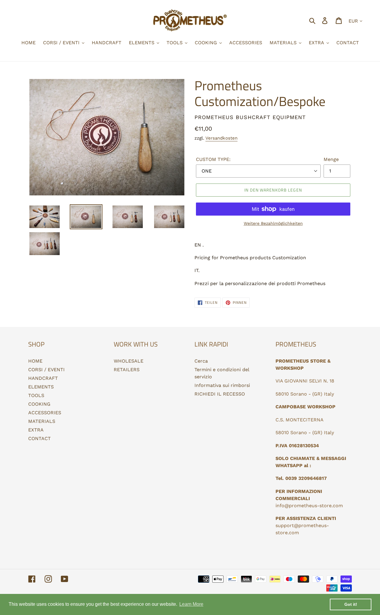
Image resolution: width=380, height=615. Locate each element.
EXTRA (36, 430)
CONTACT (39, 438)
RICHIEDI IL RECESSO (219, 394)
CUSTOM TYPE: (213, 159)
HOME (35, 361)
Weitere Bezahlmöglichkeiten (273, 223)
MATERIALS (41, 421)
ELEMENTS (41, 387)
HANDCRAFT (43, 378)
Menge (331, 159)
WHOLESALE (128, 361)
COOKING (39, 404)
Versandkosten (221, 138)
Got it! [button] (350, 604)
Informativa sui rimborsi (222, 385)
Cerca (201, 361)
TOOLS (36, 395)
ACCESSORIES (44, 412)
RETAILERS (127, 369)
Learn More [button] (191, 604)
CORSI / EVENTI (46, 369)
